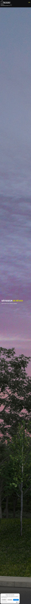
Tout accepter (16, 599)
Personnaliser (10, 599)
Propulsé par (17, 601)
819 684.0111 (2, 4)
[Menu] (29, 2)
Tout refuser (4, 599)
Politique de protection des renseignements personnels (7, 602)
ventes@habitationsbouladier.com (5, 5)
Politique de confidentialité (4, 601)
